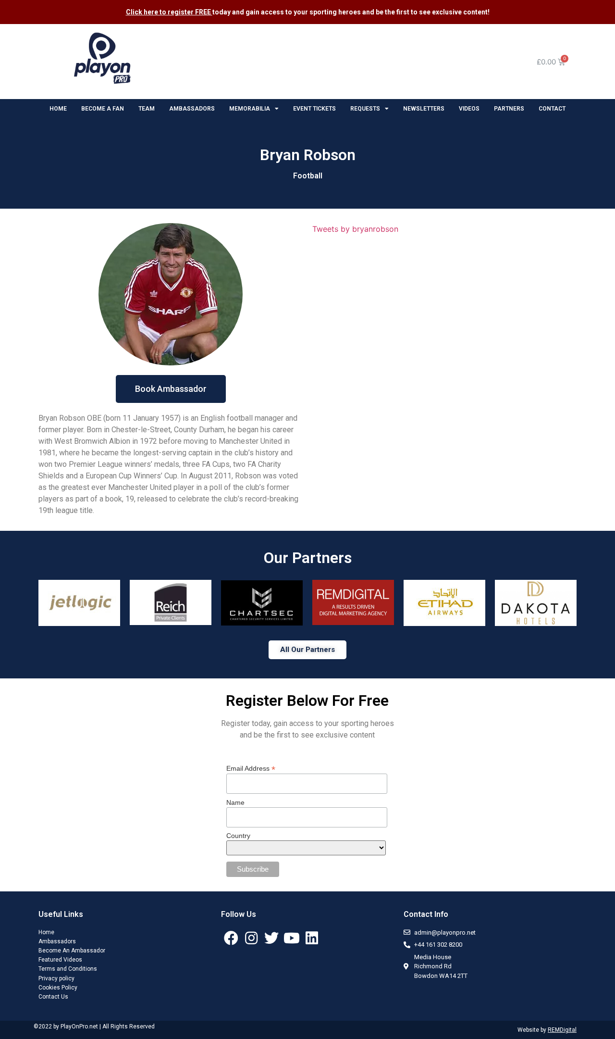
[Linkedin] (312, 938)
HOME (58, 108)
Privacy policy (56, 978)
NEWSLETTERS (423, 108)
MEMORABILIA (249, 108)
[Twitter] (271, 938)
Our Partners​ (308, 558)
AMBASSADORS (192, 108)
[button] (171, 389)
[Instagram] (251, 938)
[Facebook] (231, 938)
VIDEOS (469, 108)
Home (46, 932)
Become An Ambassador (71, 950)
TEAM (146, 108)
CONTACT (552, 108)
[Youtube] (292, 938)
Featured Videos (60, 959)
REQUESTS (365, 108)
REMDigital (562, 1029)
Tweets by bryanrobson (355, 229)
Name (235, 802)
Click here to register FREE (169, 12)
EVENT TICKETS (314, 108)
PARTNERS (509, 108)
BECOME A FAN (102, 108)
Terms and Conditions (67, 968)
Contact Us (53, 996)
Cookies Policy (57, 987)
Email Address (250, 768)
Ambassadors (57, 941)
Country (238, 835)
